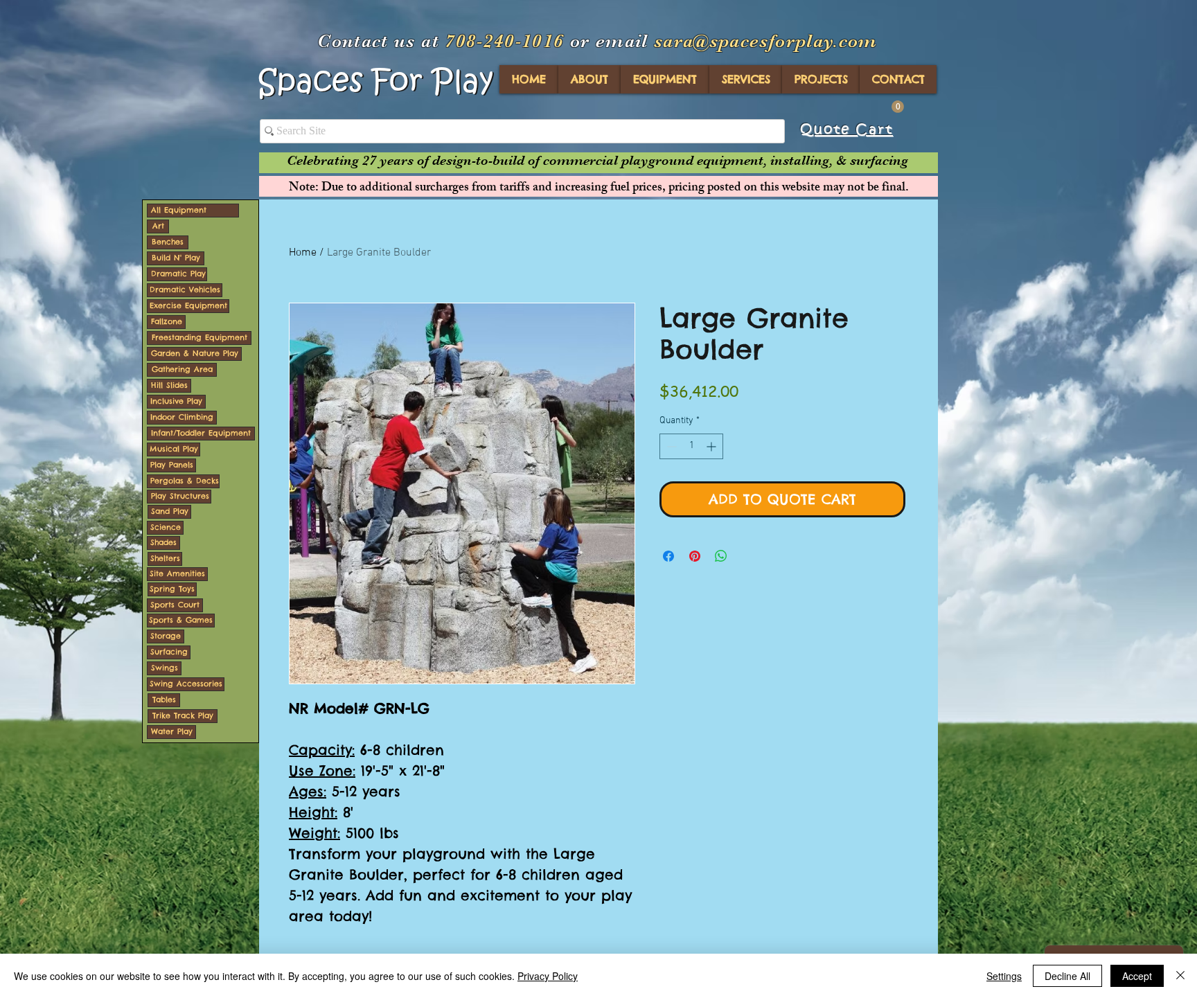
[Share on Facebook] (668, 556)
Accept (1137, 976)
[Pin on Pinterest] (694, 556)
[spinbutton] (691, 446)
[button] (898, 106)
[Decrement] (670, 446)
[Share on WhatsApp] (721, 556)
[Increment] (712, 446)
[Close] (1180, 976)
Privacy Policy (547, 976)
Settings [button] (1004, 976)
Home (303, 253)
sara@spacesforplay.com (766, 41)
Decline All (1067, 976)
